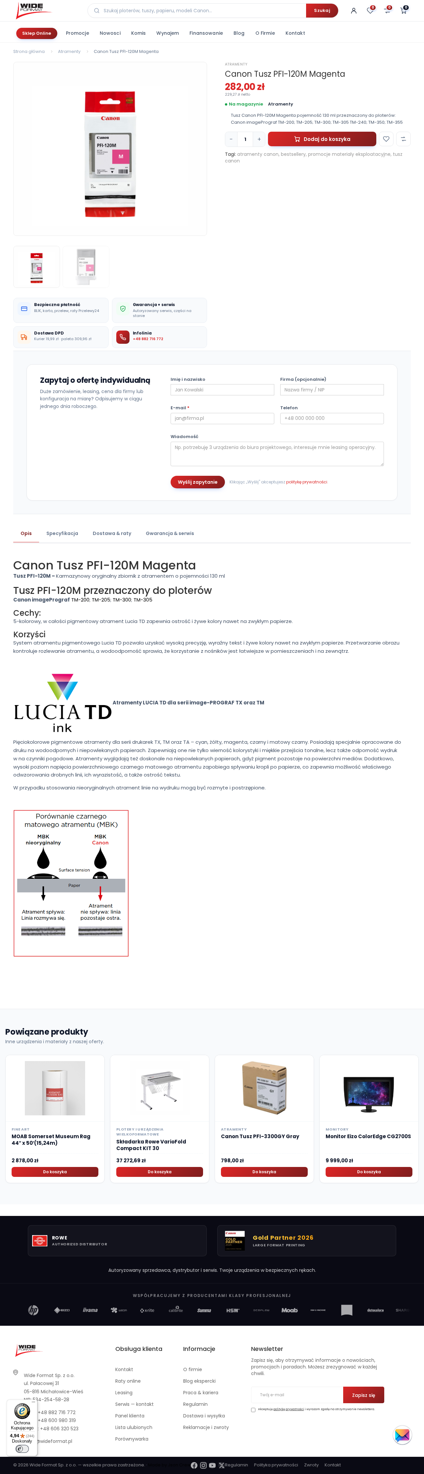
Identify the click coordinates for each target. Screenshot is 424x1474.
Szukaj (322, 10)
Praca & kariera (200, 1392)
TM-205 (101, 599)
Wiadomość (184, 437)
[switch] (22, 1449)
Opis (26, 533)
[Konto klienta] (353, 10)
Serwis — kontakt (134, 1404)
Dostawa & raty (112, 533)
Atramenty (69, 51)
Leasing (123, 1392)
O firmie (265, 33)
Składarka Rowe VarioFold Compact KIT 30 (151, 1145)
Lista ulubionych (133, 1427)
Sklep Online (36, 33)
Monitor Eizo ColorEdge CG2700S (368, 1136)
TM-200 (80, 599)
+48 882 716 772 (148, 338)
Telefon (289, 408)
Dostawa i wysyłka (204, 1415)
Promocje (77, 33)
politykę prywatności (306, 482)
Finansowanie (206, 33)
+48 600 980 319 (57, 1420)
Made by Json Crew (169, 1465)
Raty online (128, 1381)
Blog (239, 33)
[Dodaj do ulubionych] (386, 139)
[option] (110, 149)
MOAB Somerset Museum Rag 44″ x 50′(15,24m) (51, 1139)
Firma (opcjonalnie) (303, 379)
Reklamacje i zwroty (206, 1427)
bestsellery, (294, 154)
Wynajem (167, 33)
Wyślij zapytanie (198, 482)
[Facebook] (194, 1465)
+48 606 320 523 (59, 1428)
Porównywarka (131, 1439)
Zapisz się (363, 1395)
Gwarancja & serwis (170, 533)
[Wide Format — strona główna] (46, 10)
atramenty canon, (258, 154)
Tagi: (230, 154)
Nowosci (110, 33)
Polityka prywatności (276, 1465)
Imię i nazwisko (188, 379)
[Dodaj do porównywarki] (403, 139)
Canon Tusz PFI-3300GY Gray (260, 1136)
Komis (138, 33)
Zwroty (311, 1465)
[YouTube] (212, 1465)
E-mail (180, 408)
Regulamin (195, 1404)
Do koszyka (55, 1172)
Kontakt (295, 33)
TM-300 (122, 599)
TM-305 (142, 599)
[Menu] (33, 1403)
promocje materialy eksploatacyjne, (350, 154)
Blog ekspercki (199, 1381)
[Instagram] (203, 1465)
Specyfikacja (62, 533)
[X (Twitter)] (221, 1465)
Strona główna (29, 51)
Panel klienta (129, 1415)
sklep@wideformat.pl (48, 1441)
